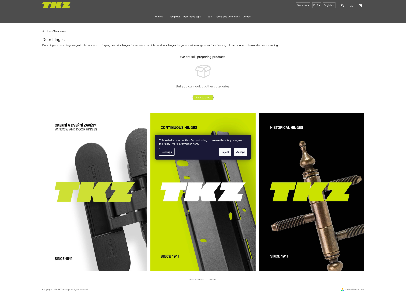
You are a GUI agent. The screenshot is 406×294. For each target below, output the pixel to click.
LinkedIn (212, 279)
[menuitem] (160, 16)
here (195, 143)
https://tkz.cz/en (196, 279)
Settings (167, 151)
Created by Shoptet (354, 289)
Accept (240, 151)
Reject (225, 151)
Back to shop (203, 97)
